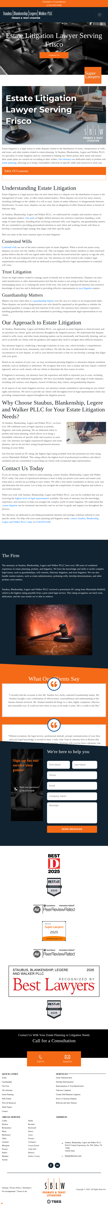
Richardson (6, 1128)
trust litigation (85, 288)
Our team (30, 218)
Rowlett (31, 1124)
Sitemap (5, 1188)
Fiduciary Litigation (63, 1090)
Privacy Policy (15, 1188)
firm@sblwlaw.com (73, 1156)
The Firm (5, 1086)
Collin (4, 1121)
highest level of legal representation (32, 498)
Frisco (30, 1131)
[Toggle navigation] (99, 15)
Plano (4, 1131)
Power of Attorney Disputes (66, 1099)
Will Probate (6, 1099)
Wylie (30, 1121)
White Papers (7, 1107)
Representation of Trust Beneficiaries (70, 1086)
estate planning (9, 162)
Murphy (5, 1156)
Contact (5, 1111)
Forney (5, 1149)
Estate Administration (64, 1078)
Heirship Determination (64, 1082)
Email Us (67, 1061)
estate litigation (10, 505)
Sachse (5, 1160)
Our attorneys (65, 159)
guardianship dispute (44, 300)
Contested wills (9, 247)
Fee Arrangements (8, 1191)
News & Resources (9, 1103)
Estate (4, 1078)
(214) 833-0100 (54, 5)
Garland (5, 1142)
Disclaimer (27, 1188)
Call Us (40, 1061)
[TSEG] (54, 1202)
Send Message (72, 829)
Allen (4, 1138)
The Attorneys (7, 1090)
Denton (5, 1124)
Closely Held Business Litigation (68, 1095)
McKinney (6, 1135)
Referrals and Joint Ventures (66, 1103)
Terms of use (22, 1191)
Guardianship (7, 1082)
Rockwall (32, 1128)
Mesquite (5, 1145)
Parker (4, 1153)
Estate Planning (8, 1095)
